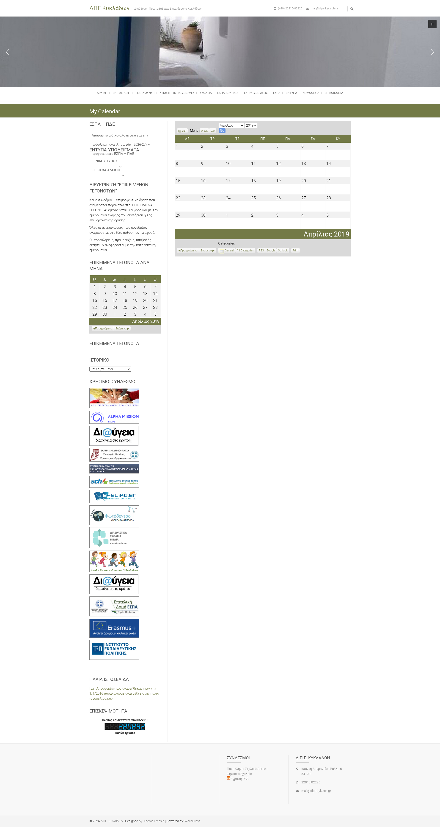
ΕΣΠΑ (276, 93)
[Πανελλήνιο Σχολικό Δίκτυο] (114, 478)
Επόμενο (206, 250)
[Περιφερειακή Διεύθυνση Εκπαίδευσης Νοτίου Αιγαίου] (114, 466)
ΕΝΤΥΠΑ (291, 93)
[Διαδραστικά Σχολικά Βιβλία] (114, 530)
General (229, 250)
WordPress (192, 821)
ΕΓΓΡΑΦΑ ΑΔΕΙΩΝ (106, 170)
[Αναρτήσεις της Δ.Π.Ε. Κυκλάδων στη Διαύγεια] (113, 428)
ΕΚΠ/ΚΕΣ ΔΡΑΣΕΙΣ (256, 93)
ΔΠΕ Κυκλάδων (109, 8)
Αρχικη (102, 93)
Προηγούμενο (189, 250)
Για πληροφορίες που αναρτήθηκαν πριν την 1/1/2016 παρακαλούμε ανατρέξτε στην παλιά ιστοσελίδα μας (124, 693)
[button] (7, 52)
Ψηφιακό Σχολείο (239, 774)
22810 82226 (310, 782)
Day (212, 130)
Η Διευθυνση (145, 93)
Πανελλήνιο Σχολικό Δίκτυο (247, 769)
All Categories (245, 250)
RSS (261, 250)
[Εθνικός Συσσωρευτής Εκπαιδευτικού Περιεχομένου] (114, 508)
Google (271, 251)
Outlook (283, 251)
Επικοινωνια (334, 93)
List (184, 131)
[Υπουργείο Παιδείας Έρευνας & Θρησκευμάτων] (114, 450)
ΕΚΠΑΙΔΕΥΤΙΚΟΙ (228, 93)
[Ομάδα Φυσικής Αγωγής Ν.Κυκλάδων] (114, 553)
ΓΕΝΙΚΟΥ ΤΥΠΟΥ (104, 161)
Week (204, 130)
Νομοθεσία (310, 93)
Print (296, 251)
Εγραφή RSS (239, 779)
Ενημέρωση (121, 93)
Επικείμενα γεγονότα (114, 343)
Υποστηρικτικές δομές (177, 93)
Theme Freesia (154, 821)
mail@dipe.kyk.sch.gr (324, 8)
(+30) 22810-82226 (290, 8)
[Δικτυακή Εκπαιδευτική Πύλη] (114, 492)
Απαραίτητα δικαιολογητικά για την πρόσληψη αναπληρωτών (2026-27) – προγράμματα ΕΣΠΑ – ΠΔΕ (121, 136)
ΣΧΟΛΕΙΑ (206, 93)
